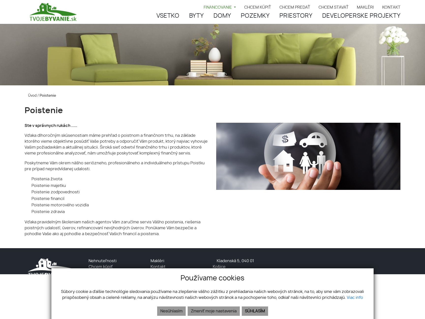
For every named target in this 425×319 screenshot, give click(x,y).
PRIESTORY (295, 16)
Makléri (157, 261)
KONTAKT (391, 7)
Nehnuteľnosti (103, 261)
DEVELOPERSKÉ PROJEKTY (361, 16)
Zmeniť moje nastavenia (214, 311)
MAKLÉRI (365, 7)
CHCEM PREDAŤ (294, 7)
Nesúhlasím (171, 311)
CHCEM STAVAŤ (334, 7)
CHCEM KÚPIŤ (257, 7)
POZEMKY (255, 16)
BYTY (196, 16)
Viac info (355, 298)
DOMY (222, 16)
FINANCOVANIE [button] (218, 7)
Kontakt (158, 267)
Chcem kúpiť (101, 267)
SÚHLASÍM (255, 311)
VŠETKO (167, 16)
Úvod (32, 95)
